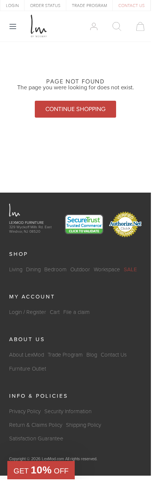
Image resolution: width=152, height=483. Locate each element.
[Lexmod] (39, 26)
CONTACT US (131, 5)
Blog (91, 354)
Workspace (107, 269)
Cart (55, 312)
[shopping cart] (137, 26)
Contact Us (114, 354)
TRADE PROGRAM (89, 5)
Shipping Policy (83, 425)
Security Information (68, 411)
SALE (130, 269)
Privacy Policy (25, 411)
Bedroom (55, 269)
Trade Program (65, 354)
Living (15, 269)
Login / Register (27, 312)
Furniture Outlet (27, 368)
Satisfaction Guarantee (36, 438)
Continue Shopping (75, 108)
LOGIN (12, 5)
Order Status (45, 5)
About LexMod (26, 354)
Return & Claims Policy (35, 425)
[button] (41, 470)
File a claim (76, 312)
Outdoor (80, 269)
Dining (33, 269)
